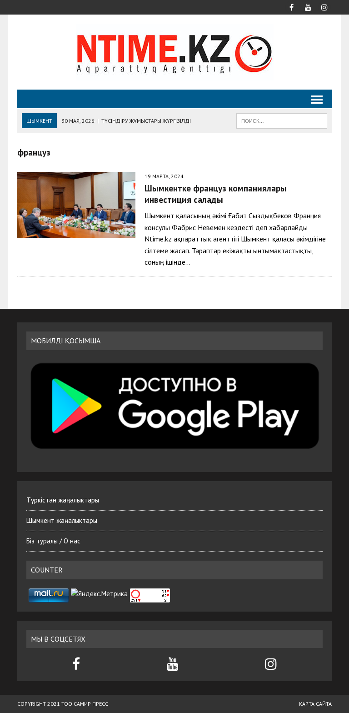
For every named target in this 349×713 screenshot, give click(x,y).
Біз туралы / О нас (53, 541)
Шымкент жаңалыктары (61, 520)
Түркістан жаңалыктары (62, 500)
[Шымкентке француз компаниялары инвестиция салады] (76, 205)
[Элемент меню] (291, 6)
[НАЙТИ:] (281, 120)
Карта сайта (315, 703)
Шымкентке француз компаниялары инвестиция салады (216, 193)
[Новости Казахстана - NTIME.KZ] (174, 52)
